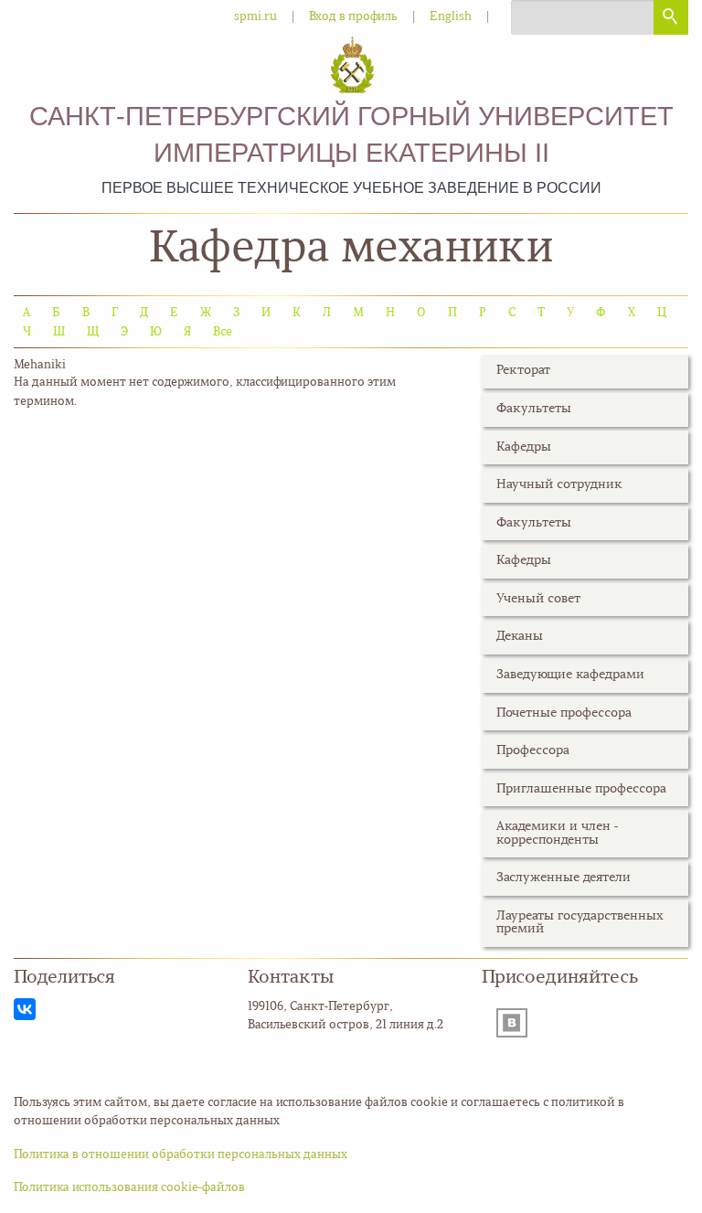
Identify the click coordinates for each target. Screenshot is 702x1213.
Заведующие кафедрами (570, 675)
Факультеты (533, 409)
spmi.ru (255, 17)
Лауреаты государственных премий (580, 923)
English (451, 17)
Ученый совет (538, 599)
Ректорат (523, 371)
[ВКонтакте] (25, 1009)
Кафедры (523, 447)
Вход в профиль (353, 17)
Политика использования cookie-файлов (129, 1188)
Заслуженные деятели (563, 878)
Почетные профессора (564, 713)
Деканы (519, 637)
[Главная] (351, 66)
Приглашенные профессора (581, 789)
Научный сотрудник (559, 485)
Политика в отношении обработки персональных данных (180, 1155)
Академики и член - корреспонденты (557, 833)
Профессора (532, 751)
